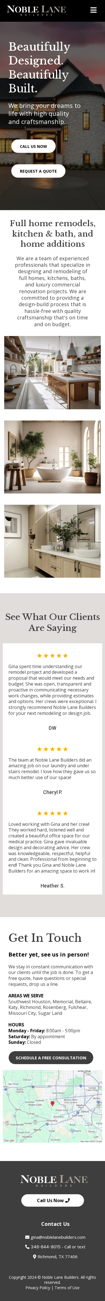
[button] (93, 10)
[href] (52, 1106)
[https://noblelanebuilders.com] (36, 10)
